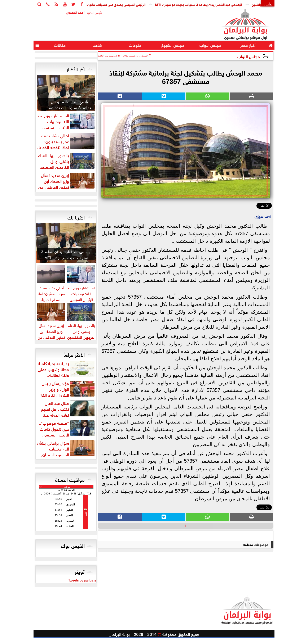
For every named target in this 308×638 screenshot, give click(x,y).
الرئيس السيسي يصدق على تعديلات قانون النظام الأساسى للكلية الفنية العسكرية (108, 4)
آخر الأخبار (76, 68)
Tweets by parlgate (82, 580)
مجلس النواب (248, 56)
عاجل (268, 3)
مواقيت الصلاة (70, 479)
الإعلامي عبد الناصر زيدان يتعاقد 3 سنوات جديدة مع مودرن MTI (217, 4)
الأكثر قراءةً (74, 354)
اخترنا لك (76, 217)
